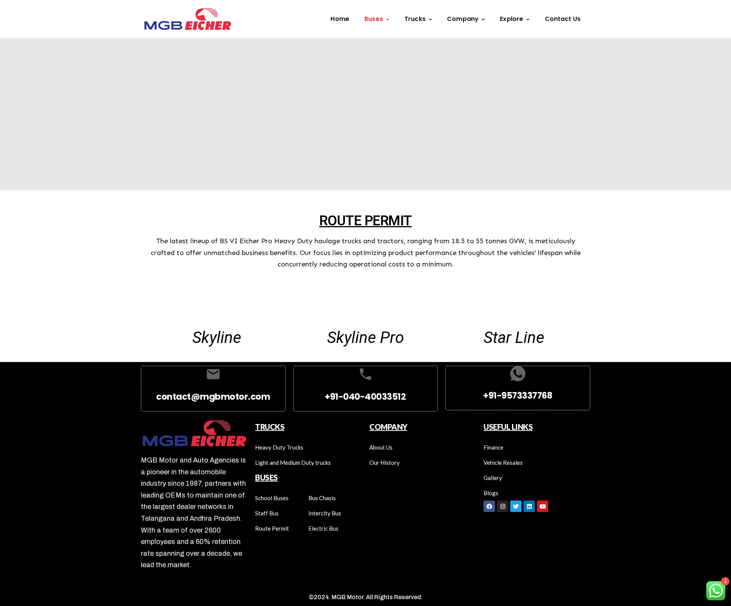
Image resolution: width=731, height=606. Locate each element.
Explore (511, 18)
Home (339, 18)
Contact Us (563, 18)
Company (463, 18)
